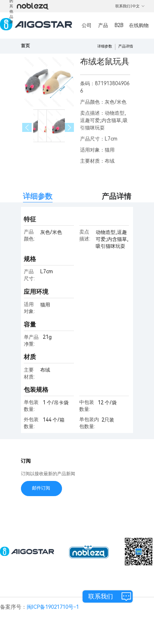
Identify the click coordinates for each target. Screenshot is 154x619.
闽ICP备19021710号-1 (53, 607)
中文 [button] (136, 6)
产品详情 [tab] (116, 196)
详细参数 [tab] (38, 196)
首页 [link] (25, 45)
